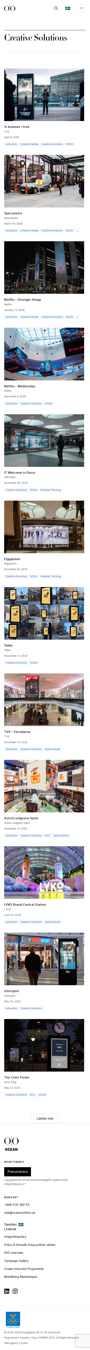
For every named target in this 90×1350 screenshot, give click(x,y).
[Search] (56, 8)
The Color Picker (17, 1077)
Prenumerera (18, 1171)
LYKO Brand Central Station (25, 904)
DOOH (69, 144)
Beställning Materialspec (20, 1276)
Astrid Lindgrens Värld (21, 818)
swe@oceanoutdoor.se (19, 1212)
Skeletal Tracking (50, 490)
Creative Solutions (52, 144)
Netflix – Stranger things (22, 299)
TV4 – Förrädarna (17, 732)
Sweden (10, 1224)
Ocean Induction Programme (24, 1269)
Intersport (11, 991)
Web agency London (16, 1343)
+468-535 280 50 (17, 1205)
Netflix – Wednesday (19, 386)
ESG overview (13, 1252)
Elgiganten (12, 559)
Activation (11, 144)
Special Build (52, 749)
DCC (47, 835)
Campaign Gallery (16, 1261)
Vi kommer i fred (16, 127)
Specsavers (13, 213)
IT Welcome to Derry (19, 472)
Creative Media (29, 144)
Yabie (8, 645)
